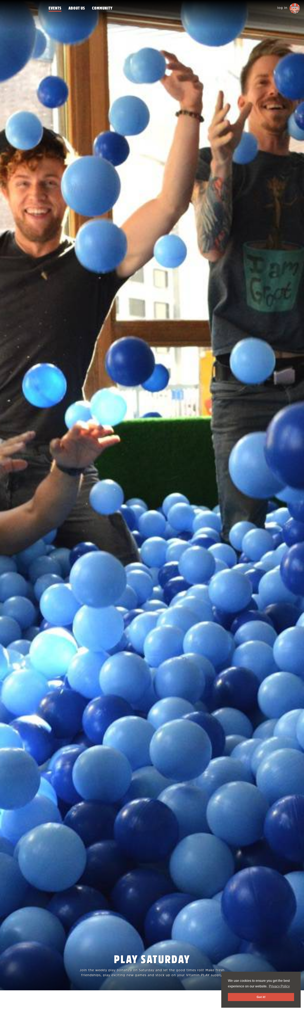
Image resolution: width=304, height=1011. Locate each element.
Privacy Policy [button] (279, 986)
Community (102, 8)
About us (76, 8)
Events (55, 8)
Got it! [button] (261, 997)
